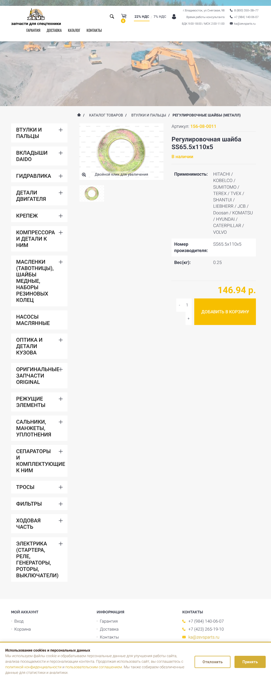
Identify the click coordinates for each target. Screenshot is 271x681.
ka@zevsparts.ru (203, 637)
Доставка (54, 30)
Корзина (22, 629)
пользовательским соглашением (93, 667)
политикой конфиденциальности (33, 667)
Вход (19, 621)
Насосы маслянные (33, 320)
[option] (91, 193)
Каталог (74, 30)
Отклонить (212, 662)
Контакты (94, 30)
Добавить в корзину (225, 311)
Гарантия (33, 30)
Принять (250, 662)
